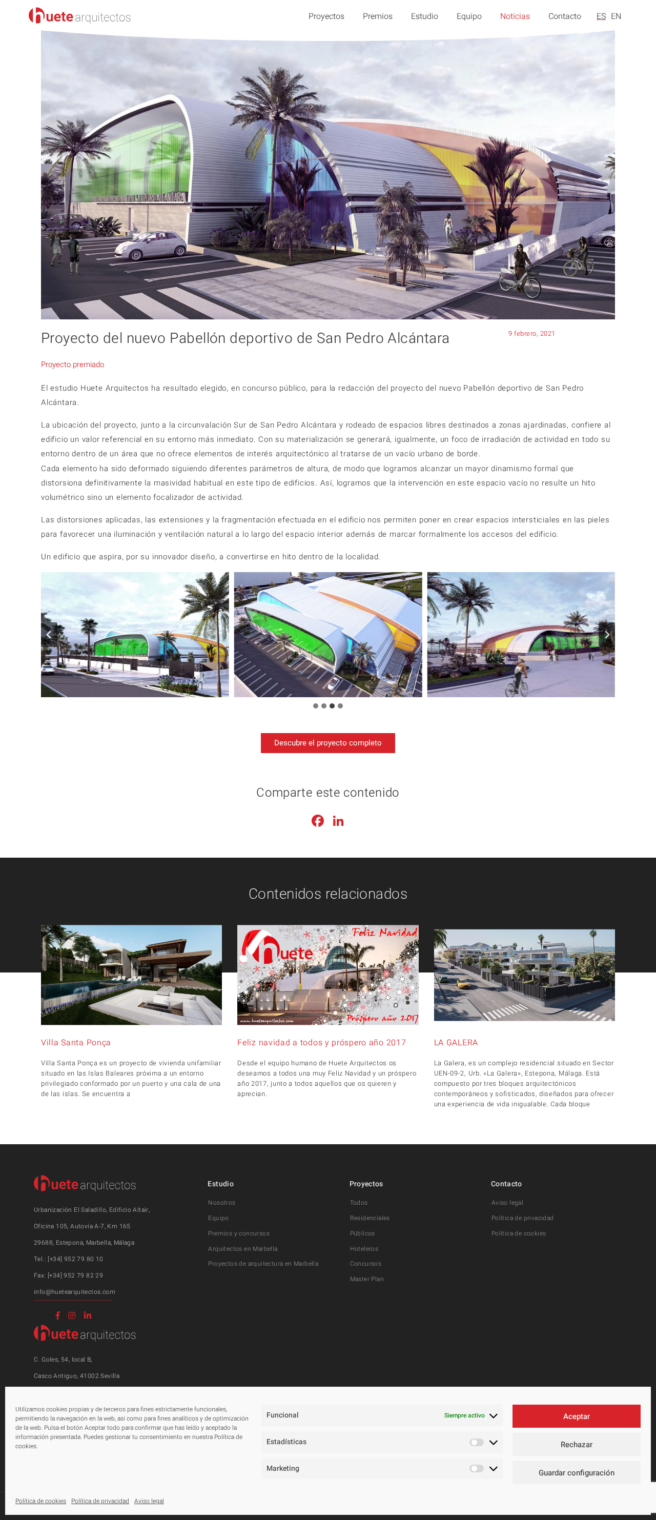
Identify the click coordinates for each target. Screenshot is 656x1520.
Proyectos (326, 16)
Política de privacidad (100, 1501)
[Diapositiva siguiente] (607, 634)
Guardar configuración (576, 1472)
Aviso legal (149, 1501)
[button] (135, 634)
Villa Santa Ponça (76, 1043)
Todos (359, 1202)
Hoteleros (364, 1248)
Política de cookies (40, 1501)
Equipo (469, 16)
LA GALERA (456, 1043)
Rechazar (576, 1444)
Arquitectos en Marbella (242, 1248)
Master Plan (367, 1279)
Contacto (564, 16)
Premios (378, 16)
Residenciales (370, 1218)
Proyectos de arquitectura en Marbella (263, 1263)
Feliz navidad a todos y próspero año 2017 (321, 1043)
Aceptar (576, 1416)
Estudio (424, 16)
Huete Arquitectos (80, 15)
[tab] (315, 705)
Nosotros (221, 1202)
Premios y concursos (239, 1233)
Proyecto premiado (72, 365)
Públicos (362, 1233)
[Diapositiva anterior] (49, 634)
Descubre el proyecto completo (328, 742)
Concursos (366, 1263)
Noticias (515, 16)
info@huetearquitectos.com (74, 1291)
